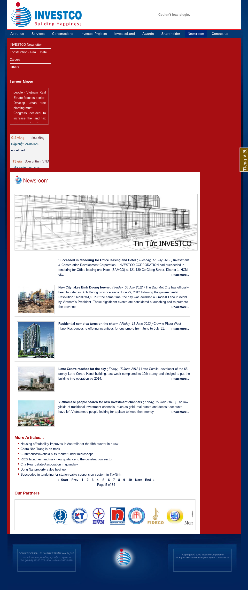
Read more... (180, 275)
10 (130, 480)
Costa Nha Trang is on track (40, 449)
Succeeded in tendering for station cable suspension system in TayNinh (71, 474)
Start (64, 480)
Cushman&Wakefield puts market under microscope (57, 454)
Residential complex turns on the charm (88, 323)
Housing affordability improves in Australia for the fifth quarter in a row (69, 444)
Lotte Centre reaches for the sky (82, 369)
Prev (74, 480)
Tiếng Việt (244, 160)
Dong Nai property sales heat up (43, 469)
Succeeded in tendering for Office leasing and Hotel (97, 260)
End (148, 480)
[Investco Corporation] (21, 14)
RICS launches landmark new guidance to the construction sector (66, 459)
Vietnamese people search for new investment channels (100, 402)
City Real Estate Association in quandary (49, 464)
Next (138, 480)
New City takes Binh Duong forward (84, 287)
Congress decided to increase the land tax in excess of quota (30, 114)
